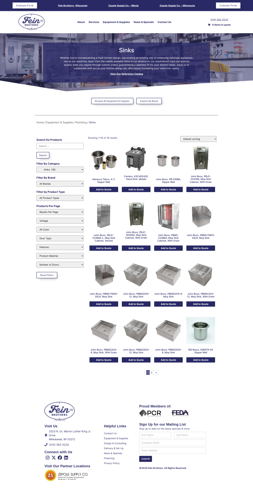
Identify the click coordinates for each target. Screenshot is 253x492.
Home (40, 122)
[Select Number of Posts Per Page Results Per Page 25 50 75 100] (60, 212)
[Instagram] (48, 458)
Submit (145, 458)
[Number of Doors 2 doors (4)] (60, 265)
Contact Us (164, 22)
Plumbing (81, 122)
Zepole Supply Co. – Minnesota (177, 5)
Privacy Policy (112, 463)
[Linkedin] (66, 458)
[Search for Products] (60, 146)
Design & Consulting (115, 443)
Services (94, 22)
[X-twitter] (54, 458)
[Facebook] (60, 458)
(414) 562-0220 (219, 19)
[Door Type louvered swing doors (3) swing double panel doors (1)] (60, 238)
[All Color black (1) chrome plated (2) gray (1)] (60, 229)
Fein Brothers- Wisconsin (72, 5)
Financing (109, 458)
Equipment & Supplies (116, 22)
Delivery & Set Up (114, 448)
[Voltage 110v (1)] (60, 221)
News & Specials (144, 22)
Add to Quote (103, 189)
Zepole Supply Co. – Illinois (123, 5)
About (81, 22)
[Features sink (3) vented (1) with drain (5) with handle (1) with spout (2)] (60, 247)
